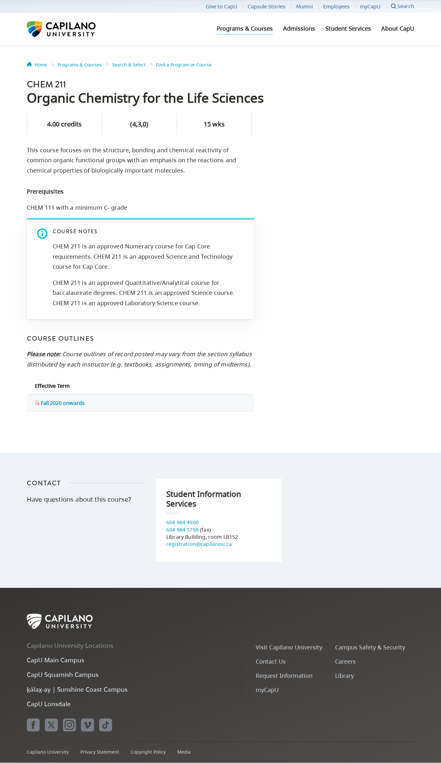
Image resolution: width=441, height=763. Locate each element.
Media (184, 752)
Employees (336, 6)
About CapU (397, 28)
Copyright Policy (148, 752)
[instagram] (69, 724)
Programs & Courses (245, 28)
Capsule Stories (266, 6)
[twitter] (51, 724)
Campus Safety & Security (370, 647)
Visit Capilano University (289, 647)
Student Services (348, 28)
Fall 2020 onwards (62, 403)
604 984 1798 (182, 529)
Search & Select (129, 65)
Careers (345, 661)
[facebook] (33, 724)
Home (41, 65)
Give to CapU (221, 6)
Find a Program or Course (183, 65)
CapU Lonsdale (49, 703)
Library (344, 675)
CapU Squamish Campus (62, 674)
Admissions (299, 28)
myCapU (370, 6)
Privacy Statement (99, 752)
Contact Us (271, 661)
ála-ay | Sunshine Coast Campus (77, 689)
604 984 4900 (182, 522)
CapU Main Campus (55, 660)
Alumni (304, 6)
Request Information (284, 675)
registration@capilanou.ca (199, 543)
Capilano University (78, 29)
